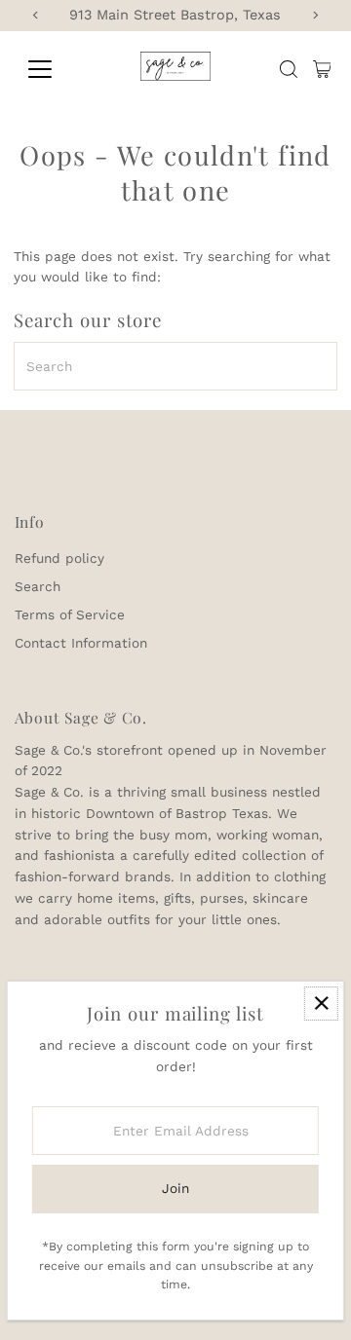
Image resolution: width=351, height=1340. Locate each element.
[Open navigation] (52, 69)
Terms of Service (70, 614)
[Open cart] (322, 69)
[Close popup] (321, 1003)
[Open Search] (288, 69)
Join (175, 1188)
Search (37, 586)
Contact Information (81, 643)
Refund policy (59, 558)
